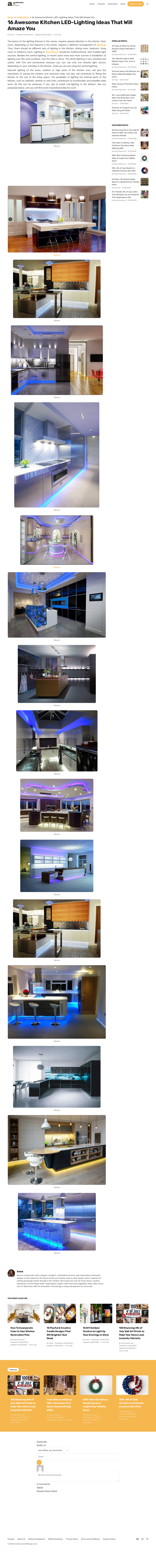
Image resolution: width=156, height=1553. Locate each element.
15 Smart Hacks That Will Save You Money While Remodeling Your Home (126, 74)
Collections (23, 17)
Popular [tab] (24, 1370)
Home (11, 17)
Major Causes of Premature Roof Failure (125, 85)
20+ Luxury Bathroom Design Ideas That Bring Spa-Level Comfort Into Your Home (124, 98)
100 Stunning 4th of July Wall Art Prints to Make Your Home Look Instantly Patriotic (125, 133)
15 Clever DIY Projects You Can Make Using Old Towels (124, 109)
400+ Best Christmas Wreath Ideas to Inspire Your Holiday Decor (124, 158)
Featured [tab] (13, 1370)
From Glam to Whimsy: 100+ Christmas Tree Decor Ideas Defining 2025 (123, 145)
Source (57, 255)
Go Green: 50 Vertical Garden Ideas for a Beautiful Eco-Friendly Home (125, 182)
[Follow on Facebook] (137, 1539)
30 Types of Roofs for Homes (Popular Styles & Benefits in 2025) (124, 48)
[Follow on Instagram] (142, 1539)
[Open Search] (147, 3)
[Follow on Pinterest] (147, 1539)
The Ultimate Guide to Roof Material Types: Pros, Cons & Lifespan (123, 61)
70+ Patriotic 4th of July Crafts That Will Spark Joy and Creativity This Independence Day (125, 194)
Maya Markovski (19, 1340)
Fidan (51, 1343)
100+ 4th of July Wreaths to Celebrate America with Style (124, 169)
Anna (12, 35)
